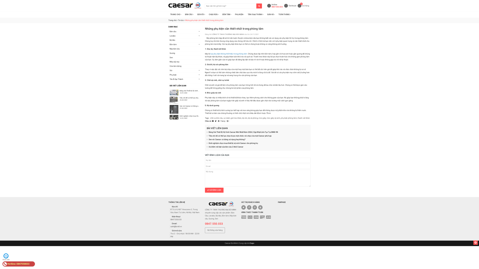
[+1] (228, 121)
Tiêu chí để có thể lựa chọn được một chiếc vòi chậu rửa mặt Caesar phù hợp (240, 136)
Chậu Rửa (213, 14)
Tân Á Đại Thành (255, 14)
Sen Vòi (200, 14)
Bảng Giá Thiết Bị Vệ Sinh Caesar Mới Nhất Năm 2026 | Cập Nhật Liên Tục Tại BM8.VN (243, 132)
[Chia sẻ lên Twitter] (216, 121)
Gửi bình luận (215, 190)
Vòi (171, 70)
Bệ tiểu (172, 40)
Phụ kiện (173, 75)
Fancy (223, 121)
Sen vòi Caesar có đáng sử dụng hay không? (227, 139)
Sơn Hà (270, 14)
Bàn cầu (173, 32)
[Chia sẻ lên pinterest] (219, 121)
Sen (171, 58)
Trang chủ (175, 14)
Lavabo (173, 36)
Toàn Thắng (284, 14)
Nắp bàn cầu (175, 49)
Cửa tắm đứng (175, 66)
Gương (172, 53)
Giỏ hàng (305, 6)
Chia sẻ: (208, 121)
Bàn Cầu (189, 14)
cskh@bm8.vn (176, 227)
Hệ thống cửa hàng (215, 230)
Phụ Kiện (239, 14)
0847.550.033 (277, 7)
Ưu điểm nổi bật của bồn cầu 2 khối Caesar (226, 147)
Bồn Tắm (226, 14)
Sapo (252, 243)
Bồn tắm (173, 44)
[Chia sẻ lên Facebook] (213, 121)
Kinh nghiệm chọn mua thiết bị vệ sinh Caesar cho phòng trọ (233, 143)
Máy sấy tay (174, 62)
